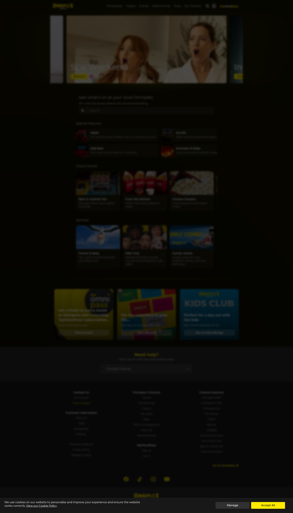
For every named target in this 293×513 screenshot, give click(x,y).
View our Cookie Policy (41, 505)
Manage (232, 505)
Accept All (268, 505)
